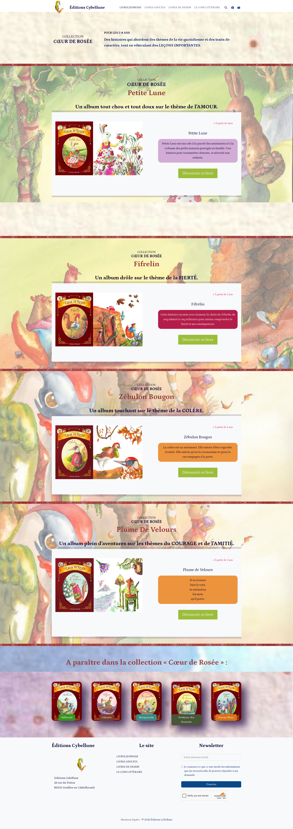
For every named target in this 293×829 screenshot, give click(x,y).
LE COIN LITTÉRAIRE (207, 7)
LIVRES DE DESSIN (179, 7)
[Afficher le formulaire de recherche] (226, 7)
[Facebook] (232, 7)
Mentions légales (130, 819)
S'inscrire (211, 784)
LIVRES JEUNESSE (130, 7)
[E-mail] (238, 7)
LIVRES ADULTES (154, 7)
